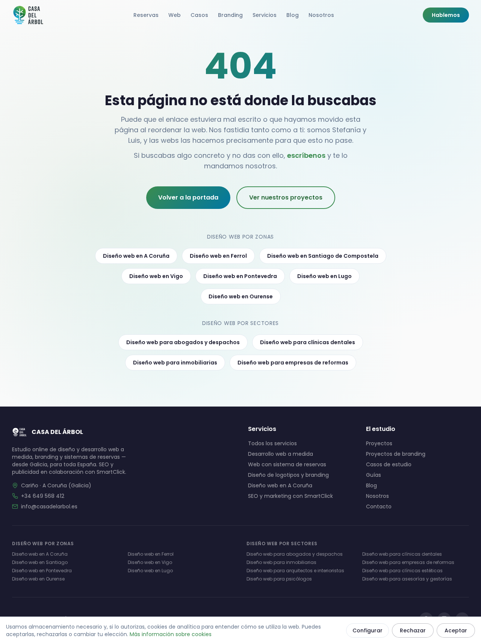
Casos (199, 15)
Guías (373, 475)
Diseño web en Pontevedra (240, 276)
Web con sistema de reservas (287, 464)
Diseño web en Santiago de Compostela (322, 256)
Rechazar (413, 630)
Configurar (367, 630)
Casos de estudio (388, 464)
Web (174, 15)
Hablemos (446, 15)
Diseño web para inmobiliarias (175, 362)
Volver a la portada (188, 197)
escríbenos (306, 155)
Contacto (379, 506)
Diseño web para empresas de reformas (292, 362)
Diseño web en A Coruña (136, 256)
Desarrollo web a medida (280, 454)
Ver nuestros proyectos (285, 197)
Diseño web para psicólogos (279, 579)
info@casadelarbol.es (49, 506)
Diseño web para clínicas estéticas (402, 570)
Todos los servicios (272, 443)
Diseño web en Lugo (324, 276)
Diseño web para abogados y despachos (183, 342)
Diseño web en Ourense (241, 296)
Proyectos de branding (395, 454)
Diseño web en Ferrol (218, 256)
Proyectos (379, 443)
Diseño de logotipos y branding (288, 475)
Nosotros (321, 15)
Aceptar (456, 630)
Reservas (146, 15)
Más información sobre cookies (171, 634)
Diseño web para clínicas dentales (307, 342)
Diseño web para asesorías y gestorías (407, 579)
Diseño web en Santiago (40, 562)
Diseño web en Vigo (156, 276)
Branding (230, 15)
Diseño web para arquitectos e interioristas (295, 570)
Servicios (265, 15)
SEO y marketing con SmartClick (290, 496)
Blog (292, 15)
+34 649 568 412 (42, 496)
